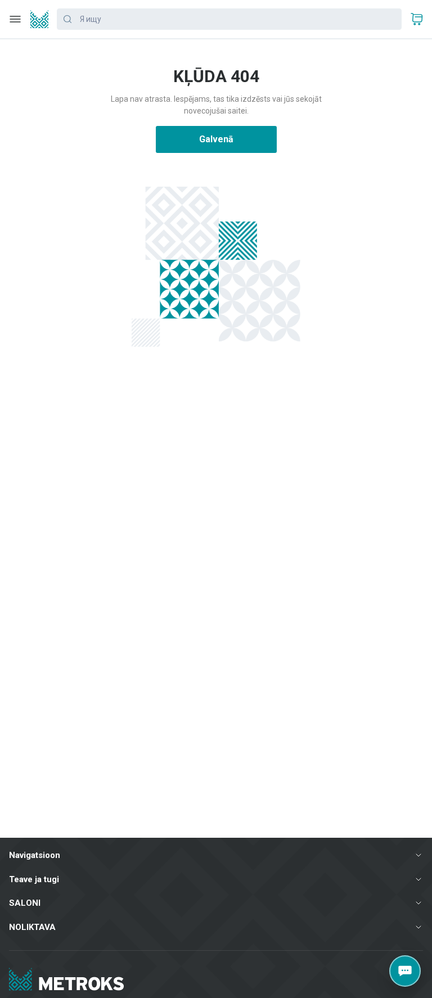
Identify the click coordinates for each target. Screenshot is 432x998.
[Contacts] (405, 971)
